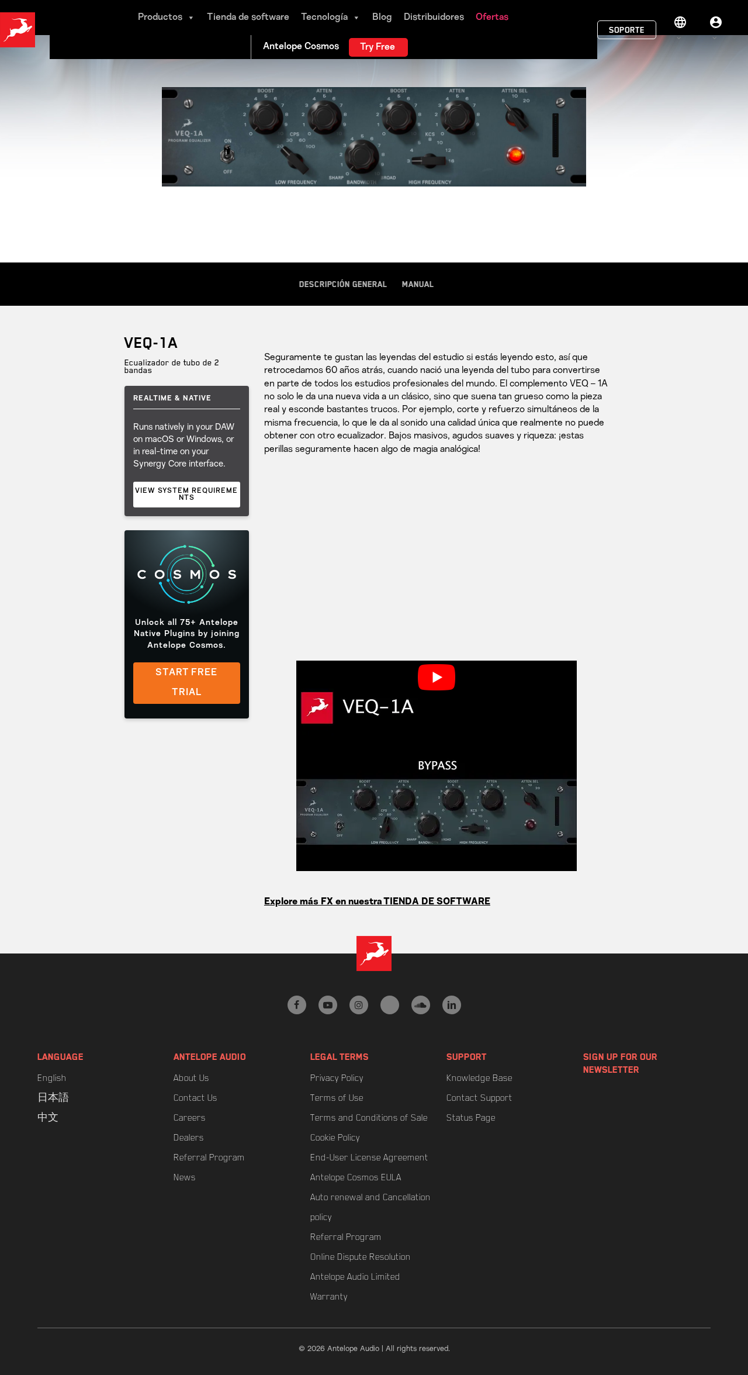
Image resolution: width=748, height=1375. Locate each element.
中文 (47, 1118)
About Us (191, 1078)
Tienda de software (248, 17)
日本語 (53, 1098)
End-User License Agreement (369, 1157)
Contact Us (195, 1098)
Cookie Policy (335, 1137)
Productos (160, 17)
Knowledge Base (479, 1078)
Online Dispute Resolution (360, 1257)
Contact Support (479, 1098)
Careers (190, 1118)
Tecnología (324, 17)
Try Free (377, 47)
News (185, 1177)
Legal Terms (339, 1057)
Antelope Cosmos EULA (355, 1177)
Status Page (471, 1118)
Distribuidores (434, 17)
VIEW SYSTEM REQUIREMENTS (186, 495)
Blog (382, 17)
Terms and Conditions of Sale (369, 1118)
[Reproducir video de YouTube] (436, 677)
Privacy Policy (336, 1078)
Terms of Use (336, 1098)
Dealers (189, 1137)
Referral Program (209, 1157)
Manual (418, 284)
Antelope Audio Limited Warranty (355, 1287)
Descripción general (343, 284)
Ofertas (492, 17)
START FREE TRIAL (186, 682)
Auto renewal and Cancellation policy (370, 1207)
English (51, 1078)
